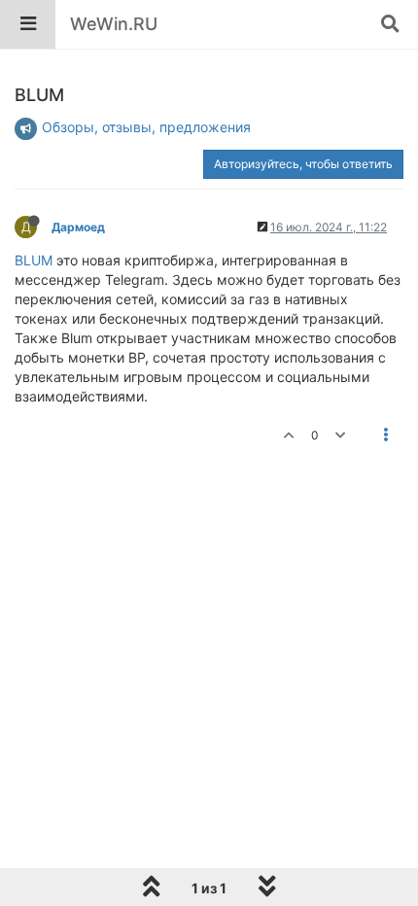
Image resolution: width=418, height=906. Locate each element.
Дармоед (78, 227)
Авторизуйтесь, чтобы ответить (303, 164)
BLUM (33, 260)
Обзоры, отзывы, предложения (146, 127)
